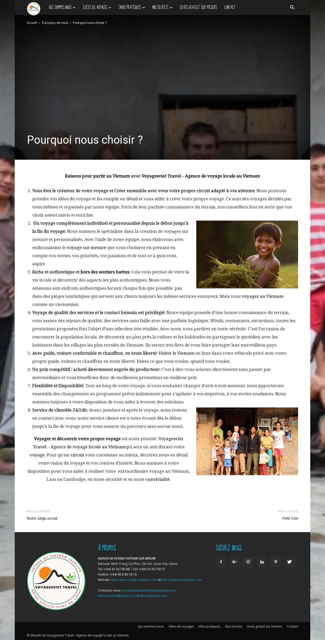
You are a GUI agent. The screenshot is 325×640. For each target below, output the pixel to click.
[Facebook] (221, 562)
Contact (229, 7)
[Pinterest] (276, 562)
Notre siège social (42, 518)
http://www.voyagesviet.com (181, 580)
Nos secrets (160, 7)
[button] (292, 8)
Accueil (32, 23)
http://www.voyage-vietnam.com (134, 580)
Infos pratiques (130, 7)
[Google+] (235, 562)
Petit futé (290, 518)
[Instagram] (248, 562)
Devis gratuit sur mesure (198, 7)
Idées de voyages (95, 7)
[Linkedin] (262, 562)
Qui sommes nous (60, 7)
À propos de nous (55, 23)
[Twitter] (289, 562)
